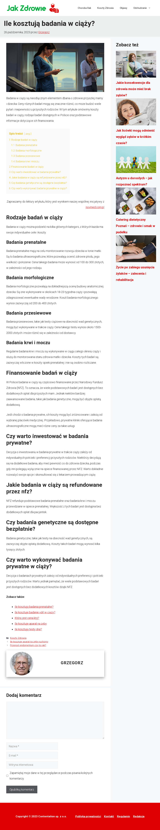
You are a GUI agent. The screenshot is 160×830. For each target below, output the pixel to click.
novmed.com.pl (95, 207)
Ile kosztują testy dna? (28, 629)
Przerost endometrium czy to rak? (28, 645)
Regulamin (123, 816)
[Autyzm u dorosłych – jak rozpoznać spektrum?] (136, 160)
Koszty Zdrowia (105, 8)
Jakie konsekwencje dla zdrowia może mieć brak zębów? (133, 89)
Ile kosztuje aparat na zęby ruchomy (29, 641)
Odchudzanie (140, 8)
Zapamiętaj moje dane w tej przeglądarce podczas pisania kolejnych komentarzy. (51, 775)
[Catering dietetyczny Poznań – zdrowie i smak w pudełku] (136, 202)
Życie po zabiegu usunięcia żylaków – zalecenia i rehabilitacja (135, 273)
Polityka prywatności (88, 816)
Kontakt (109, 816)
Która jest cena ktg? (27, 618)
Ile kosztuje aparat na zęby (31, 623)
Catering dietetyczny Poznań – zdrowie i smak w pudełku (135, 226)
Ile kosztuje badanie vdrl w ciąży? (35, 612)
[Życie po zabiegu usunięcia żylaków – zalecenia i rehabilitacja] (136, 249)
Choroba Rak (84, 8)
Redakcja (138, 816)
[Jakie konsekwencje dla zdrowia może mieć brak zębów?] (136, 65)
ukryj (27, 134)
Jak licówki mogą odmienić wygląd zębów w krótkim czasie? (135, 137)
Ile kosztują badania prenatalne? (34, 606)
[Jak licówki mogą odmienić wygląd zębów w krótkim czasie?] (136, 112)
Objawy (123, 8)
